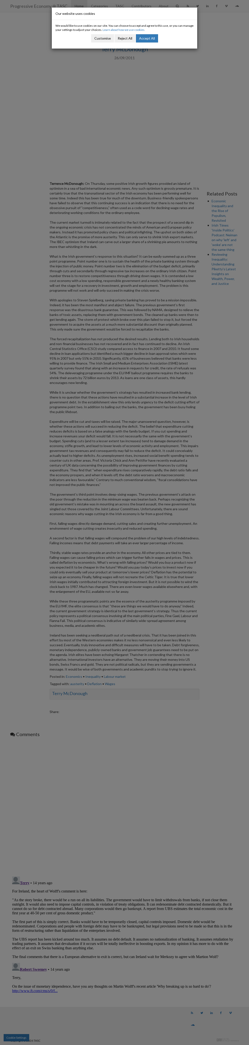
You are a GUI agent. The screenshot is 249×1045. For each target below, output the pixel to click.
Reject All (125, 38)
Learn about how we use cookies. (124, 30)
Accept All (147, 38)
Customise (102, 38)
